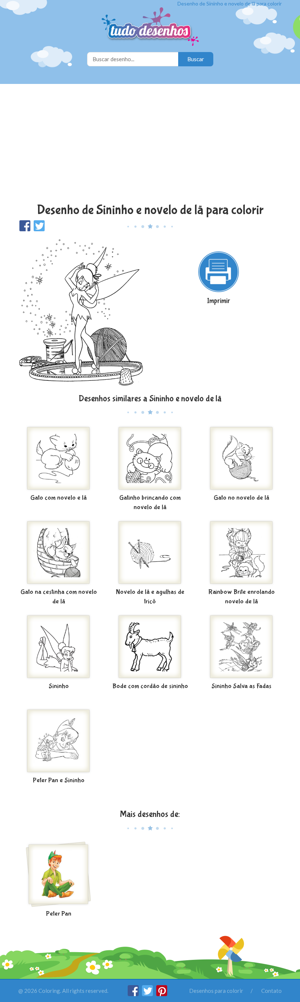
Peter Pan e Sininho (59, 780)
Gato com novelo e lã (58, 498)
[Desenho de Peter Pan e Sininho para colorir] (58, 741)
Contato (271, 990)
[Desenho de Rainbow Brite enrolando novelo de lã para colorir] (241, 553)
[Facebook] (134, 994)
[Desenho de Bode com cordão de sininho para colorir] (150, 647)
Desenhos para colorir (216, 990)
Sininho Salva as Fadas (241, 686)
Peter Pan (58, 914)
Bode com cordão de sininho (150, 686)
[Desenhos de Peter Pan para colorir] (58, 874)
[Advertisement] (150, 144)
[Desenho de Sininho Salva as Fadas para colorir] (241, 647)
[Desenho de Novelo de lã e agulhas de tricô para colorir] (150, 553)
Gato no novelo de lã (241, 498)
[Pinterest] (161, 994)
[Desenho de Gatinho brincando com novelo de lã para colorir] (150, 458)
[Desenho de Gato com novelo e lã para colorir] (58, 458)
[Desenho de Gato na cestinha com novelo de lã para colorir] (58, 553)
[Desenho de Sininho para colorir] (58, 647)
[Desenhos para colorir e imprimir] (150, 27)
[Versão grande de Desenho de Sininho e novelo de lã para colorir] (81, 312)
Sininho (59, 686)
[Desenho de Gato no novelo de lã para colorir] (241, 458)
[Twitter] (148, 994)
